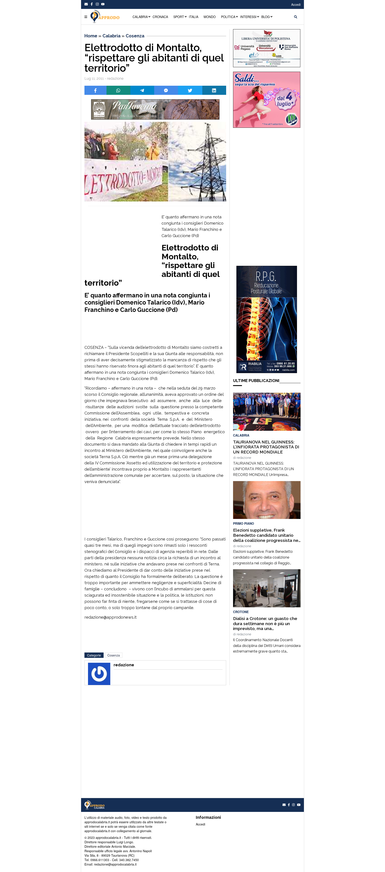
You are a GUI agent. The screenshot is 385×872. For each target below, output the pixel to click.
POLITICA (228, 16)
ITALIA (193, 16)
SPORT (178, 16)
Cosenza (135, 36)
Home (90, 36)
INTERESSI (248, 16)
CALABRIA (140, 16)
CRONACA (160, 16)
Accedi (296, 4)
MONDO (210, 16)
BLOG (265, 16)
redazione (244, 457)
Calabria (111, 36)
